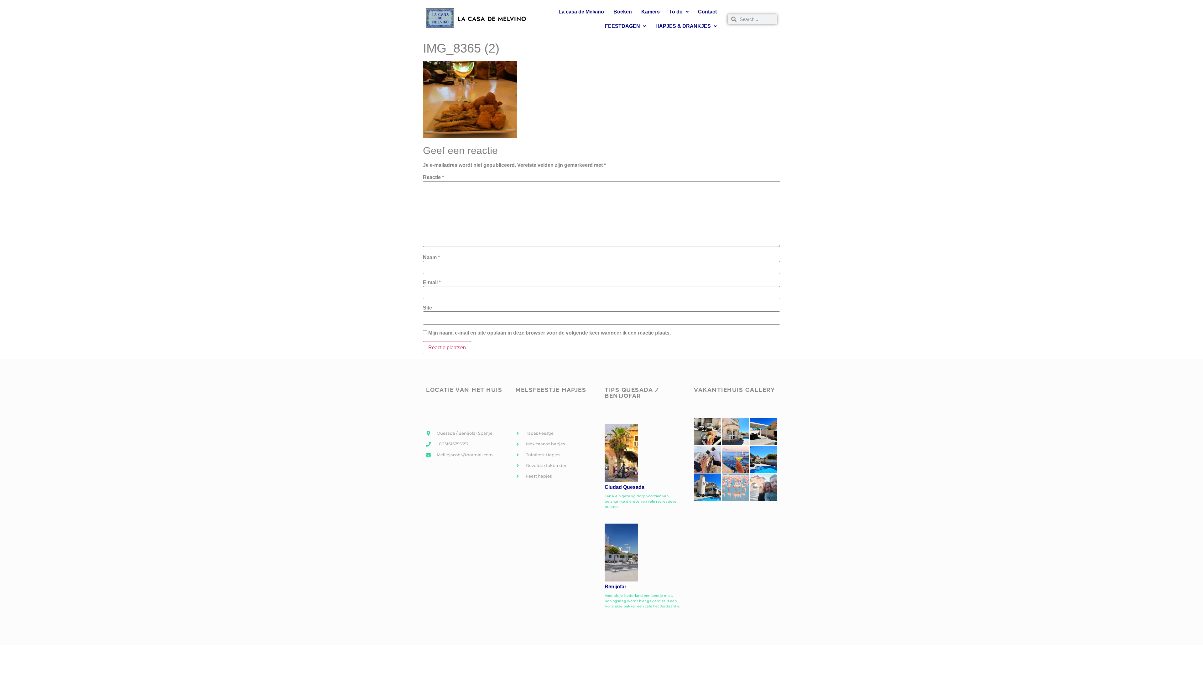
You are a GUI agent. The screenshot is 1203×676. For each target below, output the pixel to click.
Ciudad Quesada (624, 487)
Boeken (622, 11)
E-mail (432, 282)
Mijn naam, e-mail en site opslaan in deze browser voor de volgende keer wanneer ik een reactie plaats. (549, 332)
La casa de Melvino (581, 11)
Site (427, 307)
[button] (678, 12)
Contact (707, 11)
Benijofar (615, 586)
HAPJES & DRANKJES (683, 26)
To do (676, 11)
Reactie (433, 177)
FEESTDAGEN (622, 26)
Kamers (650, 11)
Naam (431, 257)
